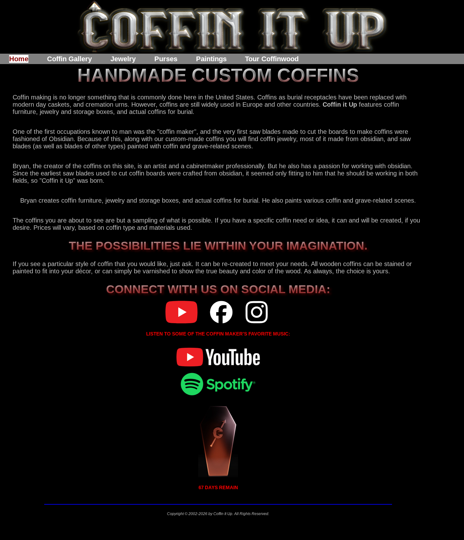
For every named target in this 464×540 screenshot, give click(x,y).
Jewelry (123, 59)
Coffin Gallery (69, 59)
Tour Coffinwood (272, 59)
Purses (165, 59)
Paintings (211, 59)
